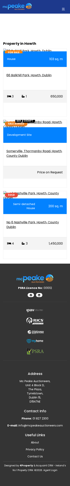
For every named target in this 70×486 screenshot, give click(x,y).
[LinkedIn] (39, 295)
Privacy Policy (35, 449)
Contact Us (35, 456)
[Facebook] (31, 295)
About (35, 442)
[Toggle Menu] (63, 9)
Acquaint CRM (44, 465)
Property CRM (25, 470)
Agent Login (50, 470)
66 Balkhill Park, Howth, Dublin (29, 75)
